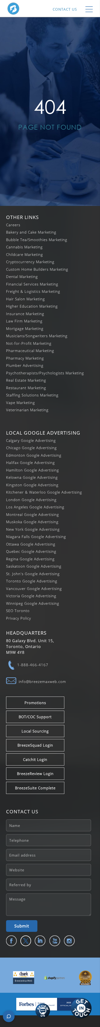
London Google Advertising (31, 499)
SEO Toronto (18, 610)
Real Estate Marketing (26, 380)
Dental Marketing (22, 276)
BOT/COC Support (35, 716)
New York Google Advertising (33, 529)
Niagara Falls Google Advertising (36, 536)
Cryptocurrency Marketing (30, 261)
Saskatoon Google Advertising (33, 566)
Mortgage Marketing (24, 328)
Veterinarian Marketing (27, 409)
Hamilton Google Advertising (32, 470)
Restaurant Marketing (26, 387)
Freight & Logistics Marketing (33, 291)
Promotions (35, 702)
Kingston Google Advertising (32, 484)
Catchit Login (35, 759)
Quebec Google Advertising (31, 551)
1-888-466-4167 (32, 664)
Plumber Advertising (24, 365)
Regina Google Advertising (30, 558)
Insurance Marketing (25, 313)
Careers (13, 224)
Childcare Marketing (24, 254)
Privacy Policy (18, 618)
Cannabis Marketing (24, 246)
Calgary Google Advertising (31, 440)
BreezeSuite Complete (35, 787)
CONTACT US (65, 9)
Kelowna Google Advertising (32, 477)
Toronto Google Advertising (31, 581)
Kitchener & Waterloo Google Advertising (44, 492)
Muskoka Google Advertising (32, 521)
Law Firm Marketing (24, 321)
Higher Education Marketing (32, 306)
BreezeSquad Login (35, 745)
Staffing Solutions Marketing (32, 395)
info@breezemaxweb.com (42, 681)
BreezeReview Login (35, 773)
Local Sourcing (35, 731)
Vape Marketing (20, 402)
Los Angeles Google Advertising (35, 507)
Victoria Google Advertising (31, 595)
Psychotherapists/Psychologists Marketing (45, 372)
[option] (19, 977)
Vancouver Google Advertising (34, 588)
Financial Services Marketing (32, 284)
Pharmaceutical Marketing (30, 350)
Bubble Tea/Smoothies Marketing (36, 239)
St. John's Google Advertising (33, 573)
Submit (21, 926)
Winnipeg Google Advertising (32, 603)
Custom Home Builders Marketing (37, 269)
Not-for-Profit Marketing (28, 343)
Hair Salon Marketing (25, 298)
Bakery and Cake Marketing (31, 232)
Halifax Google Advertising (30, 462)
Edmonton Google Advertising (33, 455)
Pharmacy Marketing (25, 358)
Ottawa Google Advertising (30, 544)
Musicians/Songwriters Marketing (36, 335)
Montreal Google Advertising (32, 514)
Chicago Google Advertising (31, 447)
